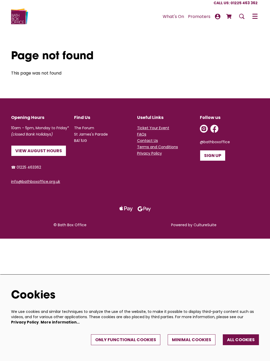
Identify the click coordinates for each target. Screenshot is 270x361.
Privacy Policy (149, 153)
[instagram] (204, 129)
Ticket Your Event (153, 128)
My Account (217, 16)
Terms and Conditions (157, 147)
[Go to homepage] (19, 16)
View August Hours (38, 151)
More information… (60, 322)
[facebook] (214, 129)
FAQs (141, 134)
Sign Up (212, 155)
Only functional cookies (125, 340)
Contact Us (147, 140)
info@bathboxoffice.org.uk (35, 181)
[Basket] (229, 16)
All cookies (241, 340)
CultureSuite (205, 225)
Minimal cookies (191, 340)
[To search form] (242, 16)
